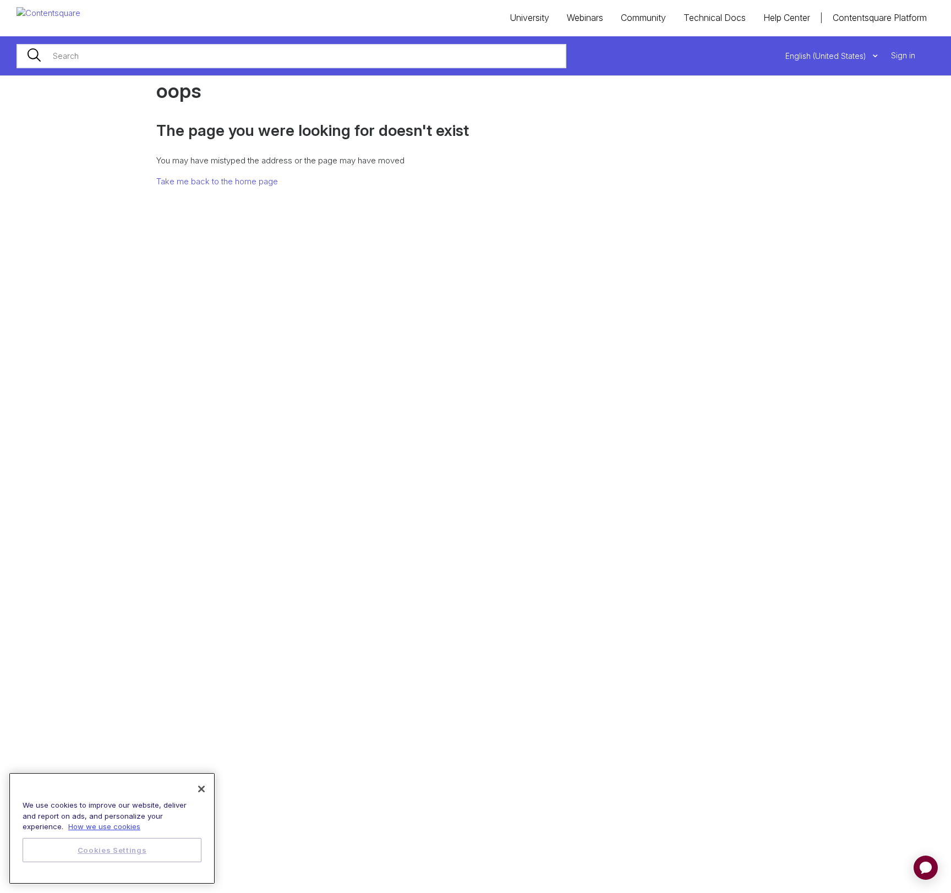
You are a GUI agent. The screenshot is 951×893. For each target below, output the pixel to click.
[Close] (201, 789)
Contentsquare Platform (880, 17)
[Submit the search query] (34, 56)
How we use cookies (104, 826)
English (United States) (826, 56)
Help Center (786, 17)
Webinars (585, 17)
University (529, 17)
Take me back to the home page (217, 181)
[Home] (48, 12)
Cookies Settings (112, 850)
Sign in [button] (903, 55)
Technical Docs (715, 17)
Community (643, 17)
